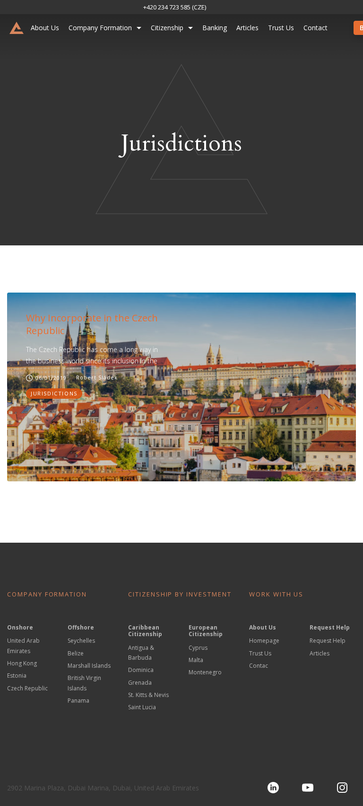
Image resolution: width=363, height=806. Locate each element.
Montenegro (205, 672)
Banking (214, 27)
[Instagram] (342, 787)
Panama (78, 701)
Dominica (141, 670)
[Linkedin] (273, 787)
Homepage (264, 641)
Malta (196, 660)
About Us (45, 27)
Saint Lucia (142, 707)
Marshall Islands (89, 666)
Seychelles (81, 641)
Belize (76, 653)
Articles (247, 27)
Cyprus (198, 648)
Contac (258, 666)
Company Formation (100, 27)
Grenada (140, 683)
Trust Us (281, 27)
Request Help (328, 641)
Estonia (16, 676)
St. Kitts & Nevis (148, 695)
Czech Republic (27, 688)
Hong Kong (22, 663)
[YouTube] (307, 787)
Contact (315, 27)
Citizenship (167, 27)
